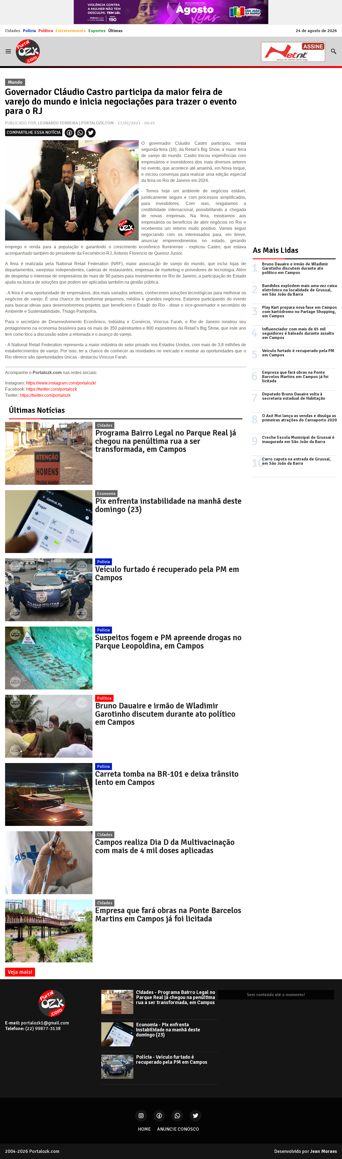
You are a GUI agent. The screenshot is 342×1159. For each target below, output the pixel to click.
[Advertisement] (291, 156)
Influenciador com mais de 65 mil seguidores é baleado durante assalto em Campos (298, 333)
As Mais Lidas (275, 250)
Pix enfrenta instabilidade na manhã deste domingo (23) (168, 505)
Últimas (115, 30)
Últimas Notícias (37, 410)
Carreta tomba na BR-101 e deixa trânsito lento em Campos (167, 778)
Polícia (29, 30)
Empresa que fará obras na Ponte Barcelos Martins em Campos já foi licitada (168, 914)
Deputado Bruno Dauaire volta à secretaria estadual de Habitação (293, 396)
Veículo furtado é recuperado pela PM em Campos (167, 573)
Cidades (12, 30)
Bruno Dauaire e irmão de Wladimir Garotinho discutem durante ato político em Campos (165, 714)
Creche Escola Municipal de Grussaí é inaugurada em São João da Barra (298, 439)
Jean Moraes (323, 1151)
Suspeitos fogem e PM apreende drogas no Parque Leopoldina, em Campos (168, 641)
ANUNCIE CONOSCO (178, 1129)
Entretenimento (71, 30)
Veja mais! (20, 972)
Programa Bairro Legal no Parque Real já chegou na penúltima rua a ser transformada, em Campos (165, 441)
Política (45, 30)
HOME (144, 1129)
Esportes (97, 30)
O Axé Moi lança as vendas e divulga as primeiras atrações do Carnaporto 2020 (299, 418)
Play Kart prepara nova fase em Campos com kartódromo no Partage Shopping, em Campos (299, 312)
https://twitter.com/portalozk (51, 389)
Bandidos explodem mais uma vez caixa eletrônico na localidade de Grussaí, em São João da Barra (299, 290)
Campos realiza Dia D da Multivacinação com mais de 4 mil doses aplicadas (165, 846)
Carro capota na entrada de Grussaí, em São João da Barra (296, 461)
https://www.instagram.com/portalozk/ (61, 383)
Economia (106, 493)
